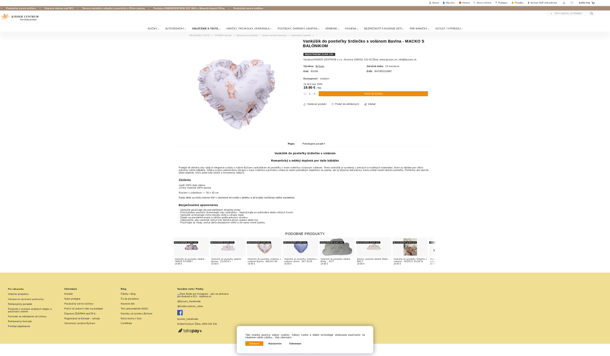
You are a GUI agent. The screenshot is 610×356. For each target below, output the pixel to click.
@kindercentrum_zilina (190, 306)
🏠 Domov (434, 3)
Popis (291, 143)
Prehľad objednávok (19, 326)
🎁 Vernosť (464, 3)
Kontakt (68, 294)
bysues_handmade (188, 319)
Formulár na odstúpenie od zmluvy (27, 316)
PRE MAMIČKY (418, 28)
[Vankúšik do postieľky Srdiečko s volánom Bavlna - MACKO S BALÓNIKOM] (236, 92)
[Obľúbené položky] (571, 3)
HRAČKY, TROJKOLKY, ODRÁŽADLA (248, 28)
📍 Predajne (501, 3)
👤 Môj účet (448, 3)
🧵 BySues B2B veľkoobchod (542, 3)
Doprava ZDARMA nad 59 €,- (80, 313)
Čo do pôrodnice (130, 299)
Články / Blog (128, 294)
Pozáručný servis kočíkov (78, 303)
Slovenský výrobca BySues (79, 323)
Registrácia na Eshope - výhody (82, 318)
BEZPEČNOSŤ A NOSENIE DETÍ (383, 28)
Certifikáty (126, 323)
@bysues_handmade (189, 301)
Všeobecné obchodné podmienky (26, 299)
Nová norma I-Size (131, 318)
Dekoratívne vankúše (301, 35)
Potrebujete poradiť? (313, 143)
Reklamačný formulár (20, 321)
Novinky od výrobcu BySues (136, 313)
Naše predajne (72, 299)
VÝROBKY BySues (223, 35)
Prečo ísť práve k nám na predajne (83, 308)
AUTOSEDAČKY (174, 28)
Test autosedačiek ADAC (134, 308)
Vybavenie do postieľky (247, 35)
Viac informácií (283, 337)
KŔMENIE (331, 28)
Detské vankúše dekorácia (274, 35)
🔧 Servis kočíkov (482, 3)
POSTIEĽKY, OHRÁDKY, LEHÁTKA (298, 28)
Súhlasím (254, 343)
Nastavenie (274, 343)
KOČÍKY (152, 28)
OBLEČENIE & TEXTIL (205, 28)
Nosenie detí (128, 303)
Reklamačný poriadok (20, 304)
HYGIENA (350, 28)
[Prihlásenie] (564, 3)
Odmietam (295, 343)
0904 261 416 (209, 324)
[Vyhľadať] (550, 13)
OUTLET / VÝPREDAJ (448, 28)
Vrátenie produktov (18, 294)
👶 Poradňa (517, 3)
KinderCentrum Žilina (189, 324)
